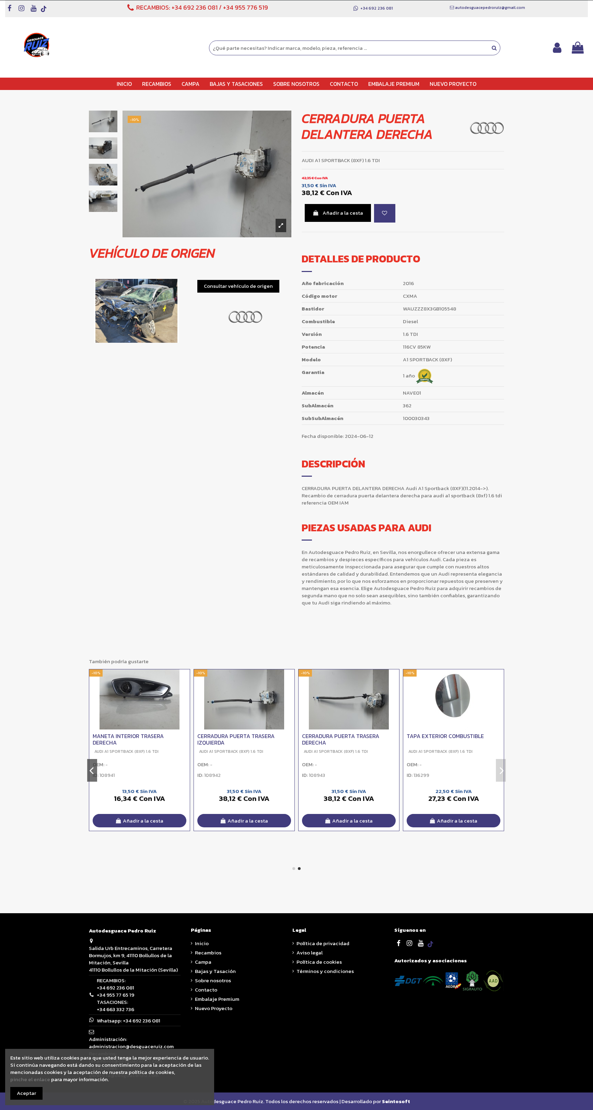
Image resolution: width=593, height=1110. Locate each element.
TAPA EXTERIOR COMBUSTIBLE (445, 736)
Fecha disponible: (323, 436)
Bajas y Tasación (215, 971)
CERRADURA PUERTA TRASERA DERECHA (340, 739)
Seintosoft (396, 1101)
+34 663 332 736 (115, 1009)
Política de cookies (319, 961)
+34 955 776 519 (245, 7)
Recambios (208, 952)
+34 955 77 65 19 (115, 995)
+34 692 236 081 (195, 7)
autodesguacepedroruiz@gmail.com (490, 7)
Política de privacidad (322, 943)
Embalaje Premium (217, 999)
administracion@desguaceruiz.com (131, 1046)
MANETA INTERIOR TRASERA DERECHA (128, 739)
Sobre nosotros (213, 980)
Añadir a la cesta (343, 213)
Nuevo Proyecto (213, 1008)
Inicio (202, 943)
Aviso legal (309, 952)
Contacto (206, 989)
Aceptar (26, 1093)
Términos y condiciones (325, 971)
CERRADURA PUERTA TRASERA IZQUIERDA (236, 739)
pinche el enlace (30, 1079)
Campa (203, 961)
